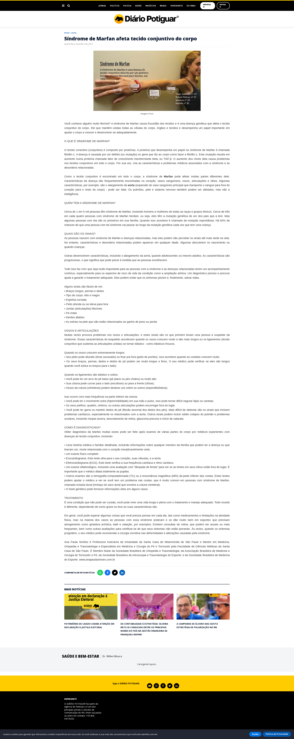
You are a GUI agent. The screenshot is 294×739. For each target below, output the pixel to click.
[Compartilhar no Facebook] (107, 573)
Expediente (177, 5)
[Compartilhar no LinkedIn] (122, 573)
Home (67, 33)
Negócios (150, 5)
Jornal (102, 5)
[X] (169, 685)
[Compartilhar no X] (115, 573)
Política (114, 5)
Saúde (138, 5)
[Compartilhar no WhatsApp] (100, 573)
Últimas (191, 5)
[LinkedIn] (176, 685)
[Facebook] (163, 685)
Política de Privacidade (277, 734)
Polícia (127, 5)
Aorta (73, 33)
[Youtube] (149, 685)
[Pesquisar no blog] (68, 5)
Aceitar (255, 734)
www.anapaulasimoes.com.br (97, 559)
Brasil (163, 5)
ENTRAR (223, 5)
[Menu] (63, 5)
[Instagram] (156, 685)
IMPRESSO (207, 5)
